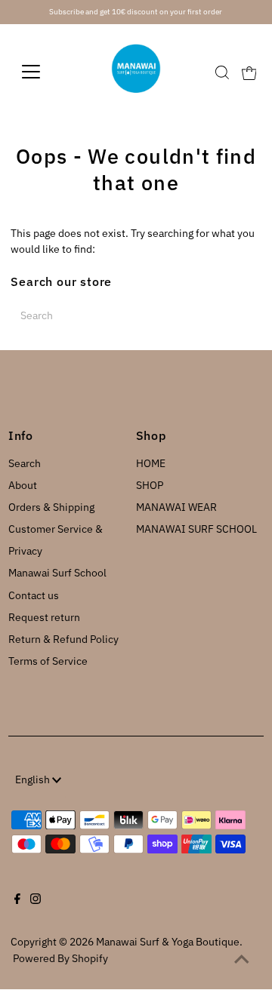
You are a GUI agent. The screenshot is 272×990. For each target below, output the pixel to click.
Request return (44, 617)
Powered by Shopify (60, 958)
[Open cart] (249, 72)
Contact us (33, 595)
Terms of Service (48, 661)
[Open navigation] (40, 72)
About (22, 485)
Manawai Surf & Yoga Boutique (168, 941)
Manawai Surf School (57, 573)
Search (24, 463)
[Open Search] (222, 72)
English (33, 779)
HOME (150, 463)
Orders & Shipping (51, 507)
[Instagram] (35, 900)
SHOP (149, 485)
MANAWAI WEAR (176, 507)
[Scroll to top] (242, 960)
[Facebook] (17, 900)
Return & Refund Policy (63, 639)
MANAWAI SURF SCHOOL (196, 529)
